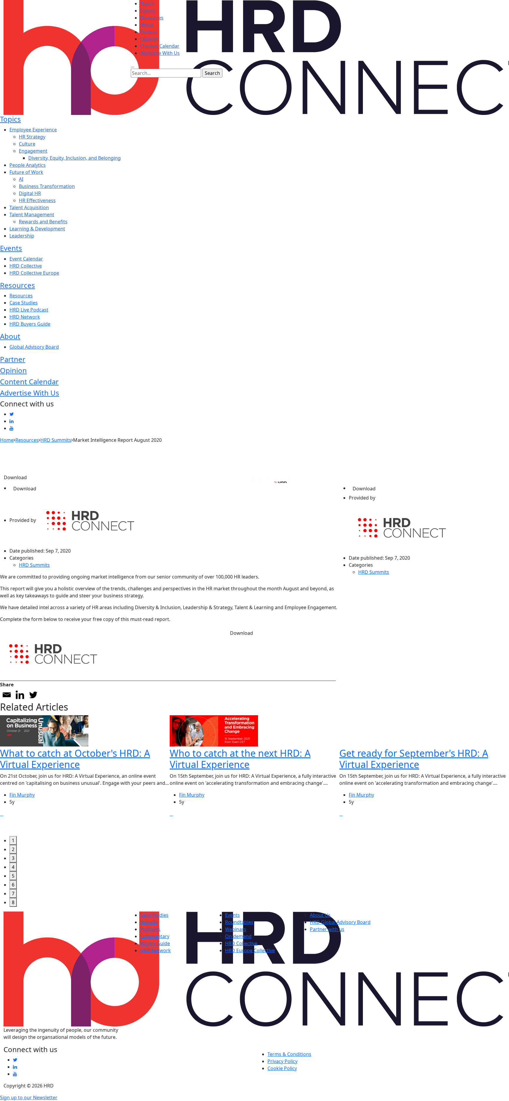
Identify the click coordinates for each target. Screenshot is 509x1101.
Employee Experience (33, 129)
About (147, 25)
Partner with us (327, 929)
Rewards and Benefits (43, 221)
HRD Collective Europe (34, 273)
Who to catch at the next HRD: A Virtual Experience (240, 759)
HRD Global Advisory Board (340, 922)
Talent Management (31, 214)
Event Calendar (26, 259)
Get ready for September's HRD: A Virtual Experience (413, 759)
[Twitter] (33, 694)
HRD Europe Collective (250, 950)
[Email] (6, 694)
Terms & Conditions (289, 1054)
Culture (27, 144)
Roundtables (239, 922)
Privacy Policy (282, 1061)
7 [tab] (13, 893)
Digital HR (30, 193)
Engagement (33, 151)
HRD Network (24, 317)
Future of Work (26, 172)
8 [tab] (13, 902)
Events (147, 10)
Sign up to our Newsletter (28, 1097)
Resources (151, 17)
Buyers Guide (155, 943)
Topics (147, 3)
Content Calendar (159, 46)
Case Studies (23, 302)
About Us (320, 915)
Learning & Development (37, 228)
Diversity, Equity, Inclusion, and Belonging (74, 158)
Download (15, 477)
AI (21, 179)
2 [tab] (13, 849)
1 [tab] (13, 840)
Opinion (149, 39)
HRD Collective (25, 266)
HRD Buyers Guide (29, 324)
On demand (238, 936)
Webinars (235, 929)
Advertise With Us (160, 53)
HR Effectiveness (37, 200)
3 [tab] (13, 858)
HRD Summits (34, 565)
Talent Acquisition (29, 207)
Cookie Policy (282, 1068)
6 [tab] (13, 884)
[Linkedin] (20, 694)
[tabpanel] (85, 775)
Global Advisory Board (34, 347)
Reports (149, 922)
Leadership (21, 236)
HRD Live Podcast (28, 309)
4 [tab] (13, 867)
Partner (148, 32)
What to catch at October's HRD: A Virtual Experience (75, 759)
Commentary (154, 936)
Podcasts (150, 929)
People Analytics (27, 165)
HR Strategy (32, 136)
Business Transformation (47, 186)
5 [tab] (13, 876)
